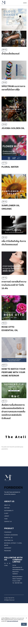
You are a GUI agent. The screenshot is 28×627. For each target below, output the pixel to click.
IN (9, 563)
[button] (3, 19)
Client (6, 513)
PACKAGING (7, 551)
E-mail (6, 565)
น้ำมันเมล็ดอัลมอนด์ (10, 53)
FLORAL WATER (10, 167)
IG (7, 563)
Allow (24, 624)
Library (6, 516)
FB (5, 563)
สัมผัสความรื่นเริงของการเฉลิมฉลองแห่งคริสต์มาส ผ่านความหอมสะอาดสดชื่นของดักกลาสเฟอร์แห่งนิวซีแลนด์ (13, 411)
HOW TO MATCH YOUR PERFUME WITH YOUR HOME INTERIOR (13, 372)
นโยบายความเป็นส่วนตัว (12, 621)
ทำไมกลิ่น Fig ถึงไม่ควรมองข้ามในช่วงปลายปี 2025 (13, 23)
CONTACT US (8, 521)
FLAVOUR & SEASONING (11, 535)
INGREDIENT (7, 548)
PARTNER (7, 508)
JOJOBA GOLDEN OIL (13, 128)
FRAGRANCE (7, 532)
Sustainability (8, 510)
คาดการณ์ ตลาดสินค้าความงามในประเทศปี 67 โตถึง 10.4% (14, 285)
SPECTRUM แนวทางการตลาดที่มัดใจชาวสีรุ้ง (13, 88)
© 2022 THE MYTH (9, 598)
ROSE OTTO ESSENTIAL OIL (10, 328)
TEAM (5, 519)
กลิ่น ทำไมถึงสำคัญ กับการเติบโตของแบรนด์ (14, 243)
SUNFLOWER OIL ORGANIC (11, 207)
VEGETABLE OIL (8, 540)
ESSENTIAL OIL (8, 537)
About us (7, 505)
